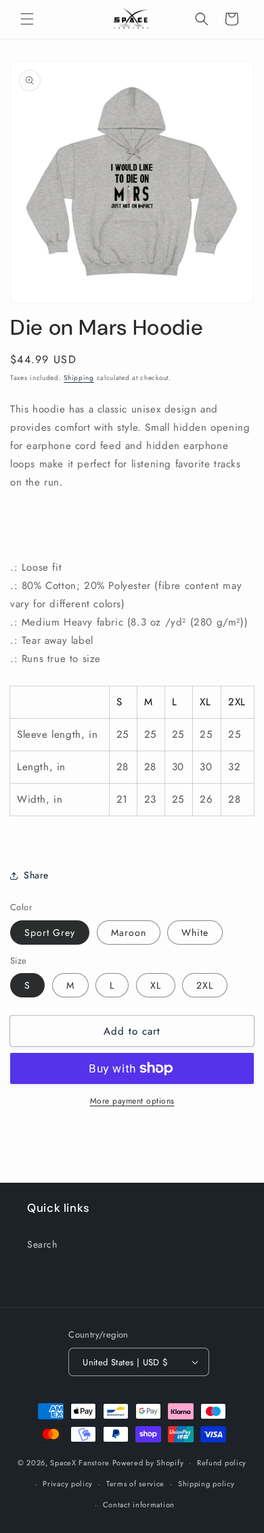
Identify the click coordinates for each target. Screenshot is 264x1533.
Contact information (139, 1504)
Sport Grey (49, 932)
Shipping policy (206, 1483)
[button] (27, 19)
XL (155, 985)
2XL (204, 985)
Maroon (128, 932)
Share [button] (36, 875)
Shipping (79, 378)
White (194, 932)
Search (42, 1244)
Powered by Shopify (148, 1462)
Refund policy (221, 1462)
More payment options (132, 1101)
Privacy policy (68, 1483)
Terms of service (135, 1483)
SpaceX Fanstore (80, 1462)
